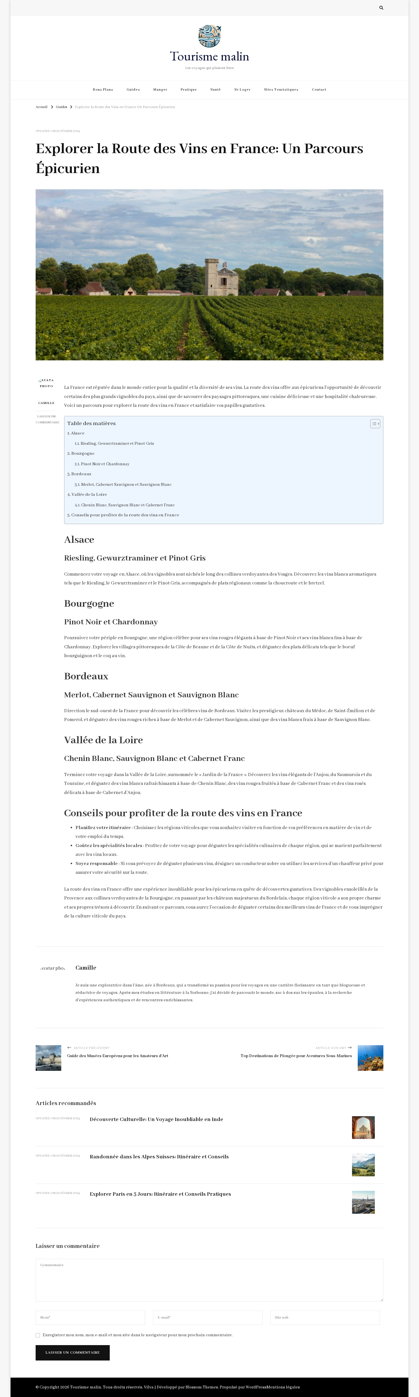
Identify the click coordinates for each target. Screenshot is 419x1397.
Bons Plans (103, 90)
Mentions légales (283, 1387)
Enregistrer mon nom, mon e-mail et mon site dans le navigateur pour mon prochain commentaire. (138, 1335)
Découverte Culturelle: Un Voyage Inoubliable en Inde (156, 1119)
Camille (46, 403)
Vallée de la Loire (89, 495)
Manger (160, 90)
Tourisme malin (209, 55)
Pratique (189, 90)
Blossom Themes (202, 1387)
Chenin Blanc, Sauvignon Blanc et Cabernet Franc (128, 505)
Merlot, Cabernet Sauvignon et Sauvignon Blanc (126, 484)
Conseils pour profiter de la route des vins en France (125, 515)
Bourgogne (82, 453)
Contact (319, 90)
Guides (133, 90)
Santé (215, 90)
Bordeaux (81, 474)
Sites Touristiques (281, 90)
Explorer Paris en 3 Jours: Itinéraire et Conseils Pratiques (160, 1194)
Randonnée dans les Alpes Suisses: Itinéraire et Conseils (159, 1157)
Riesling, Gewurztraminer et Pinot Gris (117, 443)
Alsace (77, 433)
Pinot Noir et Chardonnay (105, 464)
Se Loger (242, 90)
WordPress (256, 1387)
